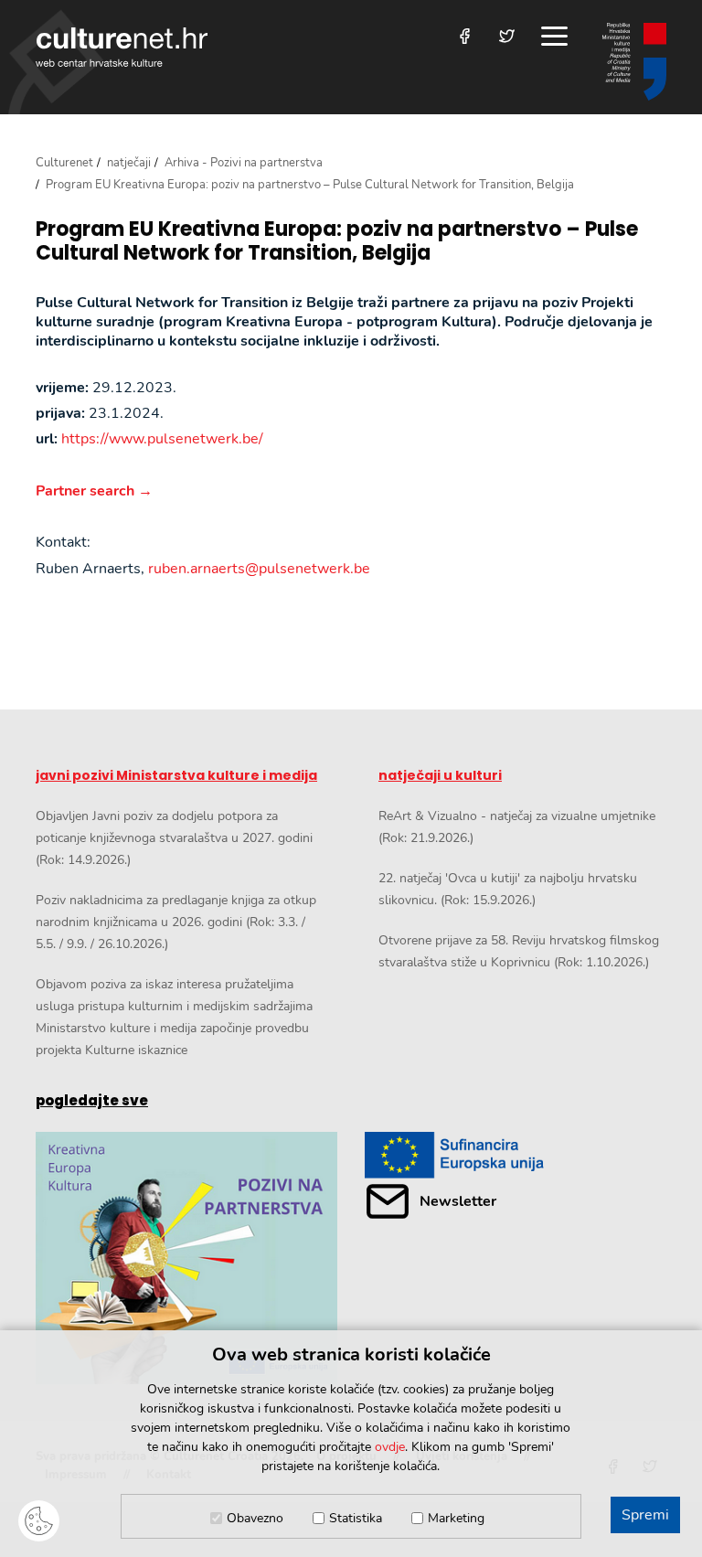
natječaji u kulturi (440, 775)
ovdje (390, 1447)
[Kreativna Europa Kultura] (186, 1258)
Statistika (355, 1518)
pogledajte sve (92, 1100)
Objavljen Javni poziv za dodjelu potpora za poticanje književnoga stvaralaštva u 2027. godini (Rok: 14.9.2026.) (174, 838)
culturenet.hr (121, 47)
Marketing (456, 1518)
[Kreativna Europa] (515, 1155)
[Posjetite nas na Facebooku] (465, 36)
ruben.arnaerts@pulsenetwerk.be (259, 569)
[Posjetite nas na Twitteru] (507, 36)
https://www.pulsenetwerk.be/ (162, 439)
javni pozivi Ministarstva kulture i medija (176, 775)
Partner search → (94, 491)
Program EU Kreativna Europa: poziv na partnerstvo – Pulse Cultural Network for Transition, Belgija (337, 242)
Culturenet (64, 163)
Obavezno (255, 1518)
